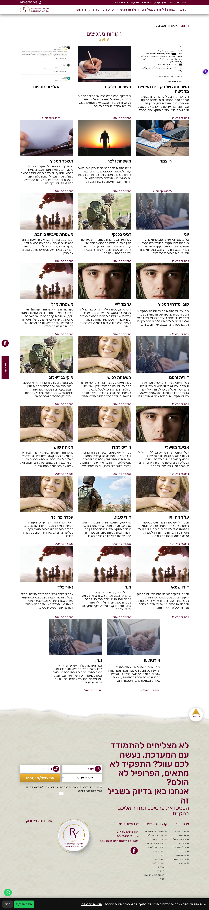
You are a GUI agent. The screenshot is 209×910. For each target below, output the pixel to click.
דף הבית (184, 25)
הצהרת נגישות (179, 859)
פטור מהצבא (158, 851)
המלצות (182, 843)
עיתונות (94, 9)
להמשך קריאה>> (179, 118)
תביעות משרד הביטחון (126, 2)
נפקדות (161, 855)
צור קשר (182, 863)
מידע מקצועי (160, 2)
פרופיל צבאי (159, 859)
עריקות (161, 867)
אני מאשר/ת (24, 904)
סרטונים (108, 9)
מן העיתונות (181, 855)
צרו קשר (80, 9)
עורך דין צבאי (180, 831)
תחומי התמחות (177, 9)
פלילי (162, 879)
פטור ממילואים (158, 863)
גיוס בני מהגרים (157, 839)
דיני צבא (146, 2)
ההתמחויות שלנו (179, 839)
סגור (8, 904)
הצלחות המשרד (128, 9)
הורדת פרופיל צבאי (156, 847)
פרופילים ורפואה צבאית (154, 831)
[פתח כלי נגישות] (205, 71)
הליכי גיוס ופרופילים (155, 835)
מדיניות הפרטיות (68, 787)
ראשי (185, 2)
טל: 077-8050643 (127, 831)
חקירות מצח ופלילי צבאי (154, 875)
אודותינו (174, 2)
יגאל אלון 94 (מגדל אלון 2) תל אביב (119, 840)
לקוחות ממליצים (153, 9)
